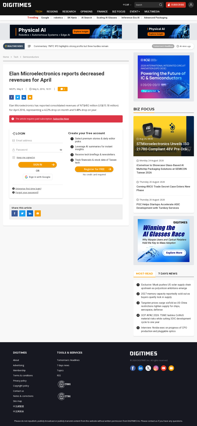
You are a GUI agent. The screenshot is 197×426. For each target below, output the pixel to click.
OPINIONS (86, 11)
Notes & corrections (23, 396)
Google (45, 17)
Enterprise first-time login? (28, 188)
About (16, 360)
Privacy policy (19, 380)
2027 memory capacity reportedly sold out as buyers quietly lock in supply (165, 295)
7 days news (63, 365)
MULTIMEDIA (152, 11)
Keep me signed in (26, 157)
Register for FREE (94, 169)
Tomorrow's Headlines (163, 46)
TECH (38, 11)
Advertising (18, 365)
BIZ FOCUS (118, 11)
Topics (60, 370)
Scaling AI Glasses (107, 17)
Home (6, 57)
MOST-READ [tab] (144, 273)
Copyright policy (21, 385)
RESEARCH (69, 11)
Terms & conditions (23, 375)
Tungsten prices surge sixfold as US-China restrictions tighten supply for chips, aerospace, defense (164, 306)
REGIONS (52, 11)
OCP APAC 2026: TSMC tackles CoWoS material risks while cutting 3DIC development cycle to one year (166, 319)
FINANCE (102, 11)
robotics (58, 17)
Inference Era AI (130, 17)
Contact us (18, 390)
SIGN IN (37, 164)
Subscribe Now (61, 118)
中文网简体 (18, 411)
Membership (19, 370)
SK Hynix (72, 17)
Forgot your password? (26, 192)
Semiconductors (31, 57)
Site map (17, 401)
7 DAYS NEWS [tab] (167, 273)
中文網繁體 (18, 406)
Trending (32, 17)
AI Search (86, 17)
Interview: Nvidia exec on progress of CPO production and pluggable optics (164, 329)
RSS (59, 375)
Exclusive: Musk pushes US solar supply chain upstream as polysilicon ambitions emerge (166, 286)
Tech (16, 57)
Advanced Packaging (155, 17)
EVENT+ (135, 11)
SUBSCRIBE (177, 5)
